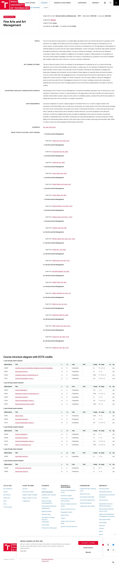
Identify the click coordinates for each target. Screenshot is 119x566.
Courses (44, 488)
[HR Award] (113, 562)
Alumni (101, 534)
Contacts (101, 528)
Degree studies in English (30, 495)
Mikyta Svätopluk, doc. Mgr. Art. (61, 293)
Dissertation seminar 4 (21, 438)
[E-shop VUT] (113, 550)
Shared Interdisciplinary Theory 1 (24, 378)
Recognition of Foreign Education (48, 518)
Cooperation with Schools (87, 506)
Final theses (45, 498)
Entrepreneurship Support (49, 528)
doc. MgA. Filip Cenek (49, 127)
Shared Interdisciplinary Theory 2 (24, 400)
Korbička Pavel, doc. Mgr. (59, 228)
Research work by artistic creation (24, 404)
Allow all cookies (88, 543)
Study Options (30, 2)
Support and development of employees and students (107, 515)
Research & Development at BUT (68, 491)
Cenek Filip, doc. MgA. (58, 162)
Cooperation (82, 2)
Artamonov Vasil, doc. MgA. (60, 151)
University (95, 2)
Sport (5, 501)
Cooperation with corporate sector (88, 490)
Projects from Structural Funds (68, 522)
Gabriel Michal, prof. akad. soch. (61, 184)
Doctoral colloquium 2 (21, 434)
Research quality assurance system (69, 505)
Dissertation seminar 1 (21, 371)
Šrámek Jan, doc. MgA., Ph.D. (60, 337)
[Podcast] (108, 550)
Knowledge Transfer (66, 512)
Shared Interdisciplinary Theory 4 (24, 441)
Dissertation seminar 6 (21, 471)
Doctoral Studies (46, 501)
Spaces (5, 492)
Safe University (103, 500)
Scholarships (45, 522)
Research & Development (62, 2)
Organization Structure (105, 504)
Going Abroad (46, 508)
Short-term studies (28, 492)
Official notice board (105, 506)
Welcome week (46, 514)
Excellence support (66, 495)
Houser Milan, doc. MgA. (59, 195)
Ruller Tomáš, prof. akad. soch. (61, 326)
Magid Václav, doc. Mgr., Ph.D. (61, 260)
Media (101, 531)
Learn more (23, 551)
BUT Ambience (7, 488)
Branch (46, 7)
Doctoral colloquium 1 (21, 390)
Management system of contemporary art (27, 393)
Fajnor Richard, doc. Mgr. (59, 173)
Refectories (6, 498)
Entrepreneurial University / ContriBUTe (107, 496)
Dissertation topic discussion (23, 468)
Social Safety (45, 525)
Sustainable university (105, 492)
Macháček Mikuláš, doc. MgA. (60, 271)
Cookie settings (88, 547)
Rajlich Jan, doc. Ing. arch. (59, 304)
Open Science (65, 515)
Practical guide (7, 507)
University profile (104, 488)
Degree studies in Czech (30, 498)
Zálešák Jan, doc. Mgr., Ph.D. (60, 347)
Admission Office (47, 511)
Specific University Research (69, 526)
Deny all (88, 552)
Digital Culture (19, 415)
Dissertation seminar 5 (21, 456)
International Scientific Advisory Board (67, 500)
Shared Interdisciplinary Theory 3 (24, 422)
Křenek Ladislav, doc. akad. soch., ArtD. (63, 239)
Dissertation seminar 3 (21, 419)
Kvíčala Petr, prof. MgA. (59, 249)
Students (44, 2)
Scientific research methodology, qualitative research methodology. (34, 368)
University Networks (86, 503)
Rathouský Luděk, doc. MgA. (60, 315)
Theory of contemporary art (23, 444)
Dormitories (6, 495)
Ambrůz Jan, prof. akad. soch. (61, 141)
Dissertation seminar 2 (21, 397)
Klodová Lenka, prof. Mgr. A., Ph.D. (62, 217)
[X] (108, 545)
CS (116, 2)
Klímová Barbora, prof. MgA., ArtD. (62, 206)
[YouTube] (103, 545)
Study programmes (34, 7)
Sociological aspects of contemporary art (26, 375)
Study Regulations (47, 503)
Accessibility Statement (47, 559)
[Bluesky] (113, 545)
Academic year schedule (49, 495)
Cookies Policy (45, 561)
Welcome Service (85, 494)
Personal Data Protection (49, 506)
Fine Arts (53, 20)
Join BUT (25, 488)
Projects (63, 518)
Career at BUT (103, 511)
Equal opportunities (104, 519)
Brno (4, 504)
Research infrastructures (68, 509)
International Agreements (87, 500)
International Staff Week (87, 497)
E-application (26, 501)
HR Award (102, 525)
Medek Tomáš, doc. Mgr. (59, 282)
